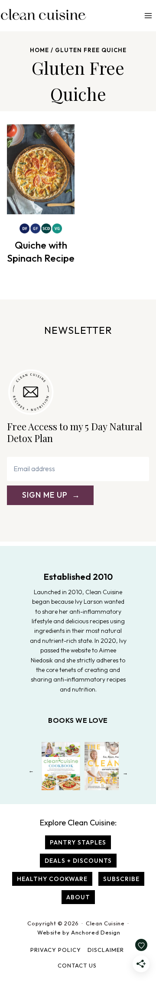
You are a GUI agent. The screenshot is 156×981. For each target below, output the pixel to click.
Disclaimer (106, 949)
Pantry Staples (78, 842)
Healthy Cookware (52, 879)
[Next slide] (125, 772)
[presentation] (41, 169)
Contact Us (77, 965)
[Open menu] (148, 15)
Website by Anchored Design (78, 932)
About (78, 897)
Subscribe (121, 879)
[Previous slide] (31, 772)
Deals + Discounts (78, 861)
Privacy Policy (55, 949)
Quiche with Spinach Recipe (41, 251)
